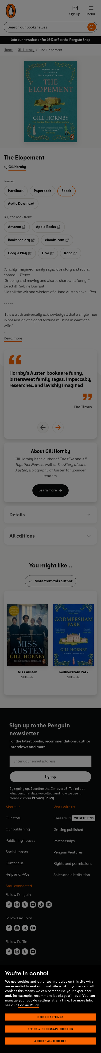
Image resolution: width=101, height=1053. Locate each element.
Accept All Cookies (50, 1041)
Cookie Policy (28, 1005)
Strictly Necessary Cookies (50, 1029)
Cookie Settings (50, 1017)
